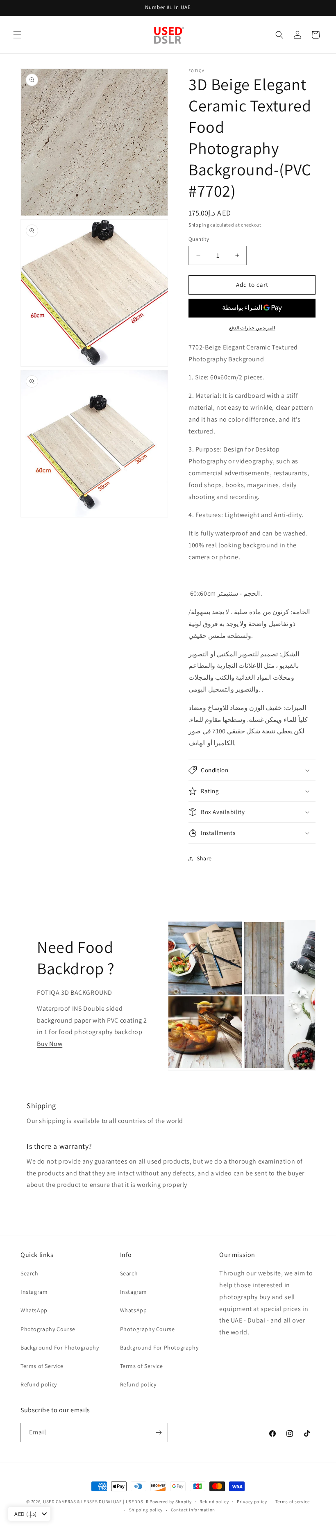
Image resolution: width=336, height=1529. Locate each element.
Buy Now (49, 1043)
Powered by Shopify (171, 1501)
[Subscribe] (159, 1432)
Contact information (193, 1510)
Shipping (198, 225)
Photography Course (47, 1329)
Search (29, 1273)
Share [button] (204, 858)
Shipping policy (146, 1510)
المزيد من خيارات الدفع (252, 327)
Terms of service (292, 1501)
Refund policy (38, 1384)
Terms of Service (42, 1366)
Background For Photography (59, 1347)
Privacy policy (252, 1501)
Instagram (34, 1291)
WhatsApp (34, 1310)
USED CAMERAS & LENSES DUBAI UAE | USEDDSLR (95, 1501)
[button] (17, 35)
